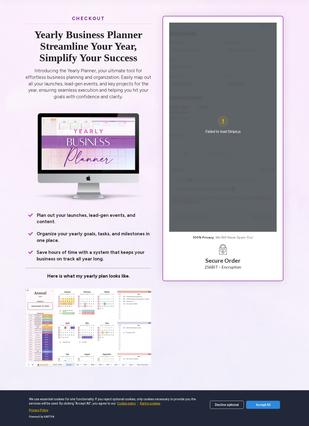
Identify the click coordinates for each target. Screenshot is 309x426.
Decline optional (227, 405)
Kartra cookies (150, 403)
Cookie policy (126, 403)
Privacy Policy (38, 410)
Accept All (263, 405)
